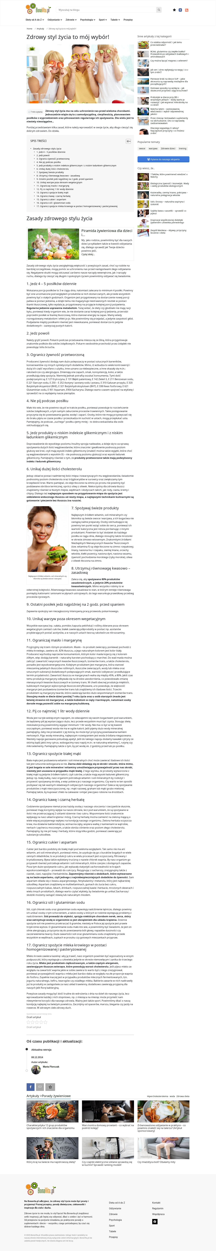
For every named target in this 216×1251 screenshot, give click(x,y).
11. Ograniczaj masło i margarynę (53, 185)
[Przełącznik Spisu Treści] (127, 141)
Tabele (114, 19)
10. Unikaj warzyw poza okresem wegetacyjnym (59, 182)
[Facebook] (180, 10)
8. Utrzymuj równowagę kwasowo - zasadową (58, 175)
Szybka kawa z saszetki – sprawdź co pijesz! (168, 212)
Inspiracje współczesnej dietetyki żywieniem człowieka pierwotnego (167, 221)
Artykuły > (34, 1096)
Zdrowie (70, 19)
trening (182, 148)
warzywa (153, 148)
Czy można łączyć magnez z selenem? (168, 60)
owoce (142, 148)
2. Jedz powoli (43, 155)
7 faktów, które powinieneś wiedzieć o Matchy (168, 175)
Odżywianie (54, 19)
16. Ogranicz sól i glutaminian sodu (53, 202)
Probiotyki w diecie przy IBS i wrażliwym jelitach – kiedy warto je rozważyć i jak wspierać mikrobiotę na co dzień (169, 101)
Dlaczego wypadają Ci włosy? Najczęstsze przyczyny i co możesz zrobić (167, 131)
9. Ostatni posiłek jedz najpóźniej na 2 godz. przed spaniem (65, 179)
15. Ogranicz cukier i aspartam (51, 199)
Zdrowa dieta (182, 1096)
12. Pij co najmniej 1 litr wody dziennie (55, 189)
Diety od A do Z (34, 19)
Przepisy (128, 19)
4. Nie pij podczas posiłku (49, 162)
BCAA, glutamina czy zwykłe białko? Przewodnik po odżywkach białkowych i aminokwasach (169, 54)
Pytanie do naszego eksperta (165, 159)
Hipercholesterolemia (157, 1096)
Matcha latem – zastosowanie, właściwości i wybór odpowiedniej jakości (167, 111)
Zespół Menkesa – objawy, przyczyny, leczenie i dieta (168, 231)
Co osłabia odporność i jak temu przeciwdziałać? (166, 43)
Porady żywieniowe (56, 1096)
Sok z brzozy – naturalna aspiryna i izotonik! (167, 203)
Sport (102, 19)
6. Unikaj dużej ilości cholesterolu (53, 168)
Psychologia (86, 19)
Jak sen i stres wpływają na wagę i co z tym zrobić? (169, 71)
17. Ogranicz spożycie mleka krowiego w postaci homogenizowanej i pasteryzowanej (77, 206)
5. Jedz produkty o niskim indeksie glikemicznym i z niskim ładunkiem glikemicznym (76, 165)
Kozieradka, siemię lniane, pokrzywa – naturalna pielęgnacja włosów (169, 194)
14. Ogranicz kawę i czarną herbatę (53, 196)
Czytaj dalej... (88, 254)
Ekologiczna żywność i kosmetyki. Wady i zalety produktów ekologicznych (169, 184)
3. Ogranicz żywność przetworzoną (53, 158)
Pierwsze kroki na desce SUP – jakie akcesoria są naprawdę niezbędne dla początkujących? (169, 81)
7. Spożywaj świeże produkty (50, 172)
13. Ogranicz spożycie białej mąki (52, 192)
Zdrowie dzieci (168, 148)
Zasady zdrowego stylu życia (47, 148)
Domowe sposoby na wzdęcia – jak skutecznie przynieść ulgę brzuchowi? (169, 89)
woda (172, 1096)
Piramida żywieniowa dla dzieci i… (106, 232)
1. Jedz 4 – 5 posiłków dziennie (51, 152)
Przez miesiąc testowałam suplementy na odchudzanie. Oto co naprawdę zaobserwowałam (169, 121)
